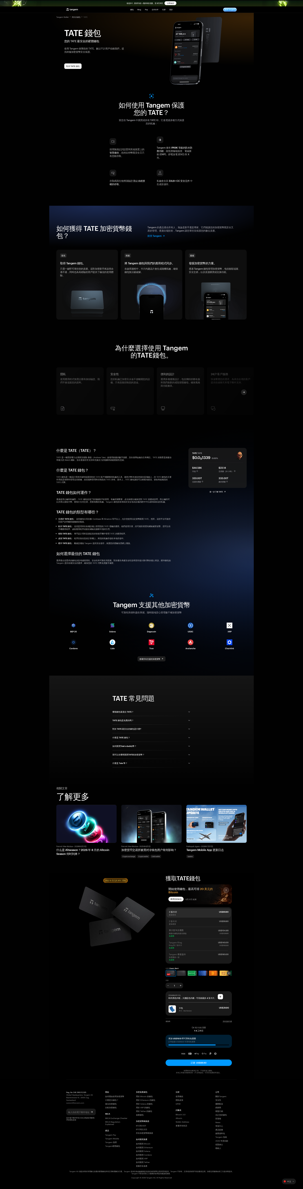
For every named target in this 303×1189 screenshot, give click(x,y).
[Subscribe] (92, 1111)
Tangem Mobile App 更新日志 (205, 850)
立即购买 (170, 3)
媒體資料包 (220, 1133)
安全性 (218, 1100)
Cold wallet (156, 856)
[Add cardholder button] (220, 996)
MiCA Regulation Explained (112, 1122)
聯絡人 (218, 1148)
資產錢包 (140, 1114)
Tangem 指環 (111, 1142)
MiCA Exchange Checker (116, 1118)
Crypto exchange (129, 856)
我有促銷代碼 (227, 1021)
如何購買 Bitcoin (143, 1143)
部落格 (218, 1118)
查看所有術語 (181, 1125)
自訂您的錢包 (221, 1114)
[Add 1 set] (180, 985)
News (217, 1122)
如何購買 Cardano (144, 1154)
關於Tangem (220, 1096)
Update (190, 856)
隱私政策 (73, 1119)
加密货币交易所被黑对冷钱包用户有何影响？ (148, 850)
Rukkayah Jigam (193, 846)
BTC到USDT (141, 1125)
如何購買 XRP (142, 1158)
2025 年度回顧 (221, 1140)
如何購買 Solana (143, 1151)
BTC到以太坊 (141, 1129)
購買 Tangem (230, 10)
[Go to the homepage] (72, 9)
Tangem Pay (110, 1135)
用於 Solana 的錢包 (144, 1103)
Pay (146, 10)
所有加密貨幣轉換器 (144, 1133)
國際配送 (219, 1103)
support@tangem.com (75, 1102)
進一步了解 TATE (216, 492)
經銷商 (218, 1107)
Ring (139, 10)
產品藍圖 (219, 1129)
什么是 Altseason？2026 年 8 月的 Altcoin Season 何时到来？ (82, 851)
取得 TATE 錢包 (73, 66)
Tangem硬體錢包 (112, 1146)
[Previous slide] (59, 392)
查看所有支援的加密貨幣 (149, 658)
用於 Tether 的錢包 (144, 1111)
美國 (204, 1027)
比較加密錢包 (111, 1107)
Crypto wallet (143, 856)
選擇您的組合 (176, 899)
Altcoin (179, 1118)
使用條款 (179, 1096)
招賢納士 (219, 1144)
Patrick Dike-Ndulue (64, 846)
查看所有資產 (141, 1166)
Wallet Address (182, 1121)
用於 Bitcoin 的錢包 (144, 1096)
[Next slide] (244, 392)
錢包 (132, 10)
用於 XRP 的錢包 (143, 1107)
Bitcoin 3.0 (180, 1114)
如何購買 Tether (143, 1162)
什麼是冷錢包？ (111, 1100)
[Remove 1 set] (168, 985)
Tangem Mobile (112, 1138)
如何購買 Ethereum (144, 1147)
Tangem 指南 (221, 1137)
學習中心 (219, 1126)
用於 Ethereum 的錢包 (145, 1100)
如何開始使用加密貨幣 (114, 1096)
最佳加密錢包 (111, 1103)
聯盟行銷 (219, 1111)
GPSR (178, 1103)
